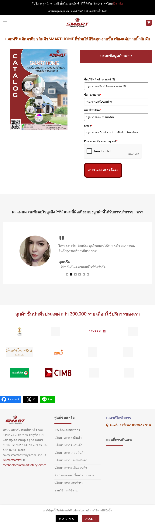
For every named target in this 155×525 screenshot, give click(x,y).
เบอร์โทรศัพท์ (92, 110)
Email (88, 125)
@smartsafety (12, 459)
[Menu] (5, 22)
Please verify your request (101, 141)
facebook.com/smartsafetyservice (24, 465)
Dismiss (118, 3)
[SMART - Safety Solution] (77, 22)
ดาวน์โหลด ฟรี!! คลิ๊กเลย (103, 170)
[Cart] (149, 23)
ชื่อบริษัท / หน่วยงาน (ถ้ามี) (99, 79)
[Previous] (8, 355)
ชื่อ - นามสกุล (92, 94)
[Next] (147, 355)
